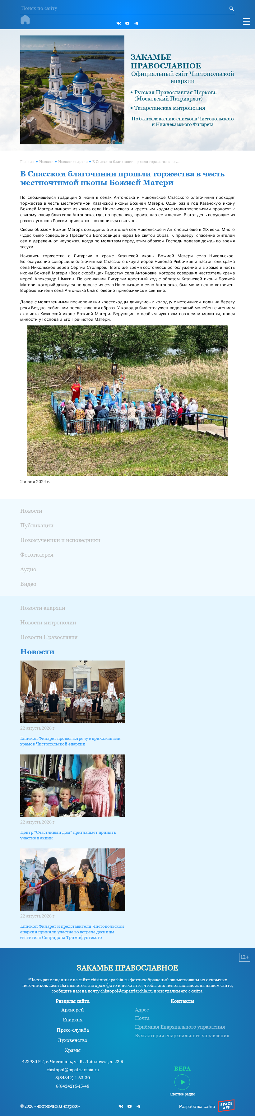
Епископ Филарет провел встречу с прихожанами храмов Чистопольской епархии (70, 741)
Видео (28, 584)
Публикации (36, 525)
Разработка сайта (197, 1106)
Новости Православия (49, 637)
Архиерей (72, 1010)
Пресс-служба (73, 1030)
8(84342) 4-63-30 (72, 1078)
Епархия (73, 1020)
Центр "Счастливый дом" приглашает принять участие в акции (68, 835)
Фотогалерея (36, 554)
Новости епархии (73, 162)
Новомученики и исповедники (60, 540)
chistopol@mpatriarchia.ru (73, 1069)
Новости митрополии (48, 622)
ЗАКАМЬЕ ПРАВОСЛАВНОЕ (166, 61)
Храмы (73, 1050)
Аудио (28, 569)
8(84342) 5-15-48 (72, 1086)
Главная (27, 162)
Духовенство (72, 1040)
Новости (46, 162)
